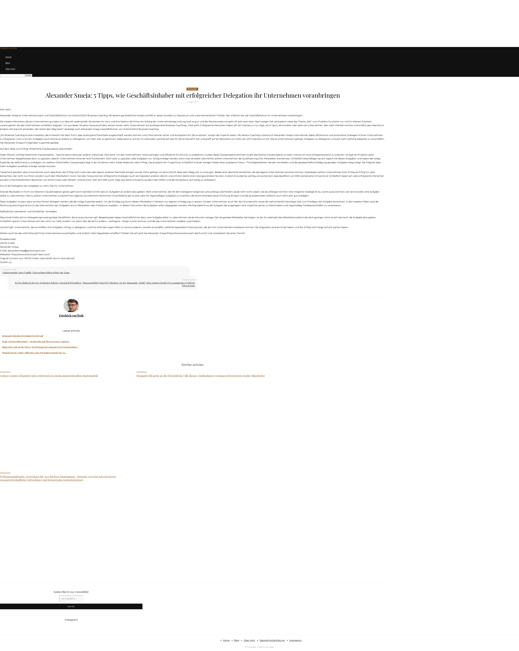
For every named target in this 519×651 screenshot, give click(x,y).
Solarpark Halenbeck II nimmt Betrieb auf (22, 335)
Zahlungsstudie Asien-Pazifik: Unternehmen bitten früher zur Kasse (36, 272)
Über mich (10, 69)
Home (8, 57)
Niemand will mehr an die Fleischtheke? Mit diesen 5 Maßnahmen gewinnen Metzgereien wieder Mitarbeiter (200, 375)
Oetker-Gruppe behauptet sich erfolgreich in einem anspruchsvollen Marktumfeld (49, 375)
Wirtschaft (192, 89)
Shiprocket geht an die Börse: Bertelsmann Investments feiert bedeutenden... (40, 347)
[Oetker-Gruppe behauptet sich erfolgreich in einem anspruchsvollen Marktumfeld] (65, 424)
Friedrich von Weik (71, 315)
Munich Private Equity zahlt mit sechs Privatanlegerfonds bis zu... (34, 352)
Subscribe (71, 606)
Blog (7, 63)
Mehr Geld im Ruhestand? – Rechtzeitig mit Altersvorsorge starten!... (36, 341)
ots (10, 262)
